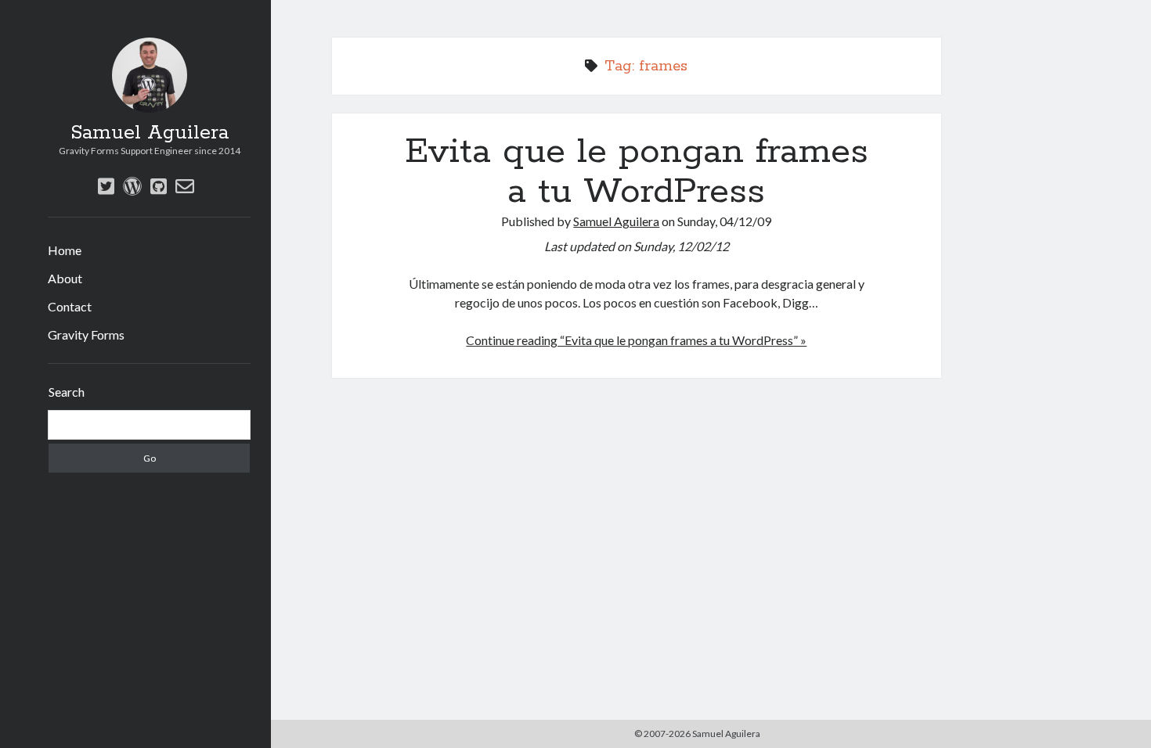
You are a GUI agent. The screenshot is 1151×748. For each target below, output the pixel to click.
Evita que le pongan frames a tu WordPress (636, 171)
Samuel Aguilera (149, 133)
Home (64, 250)
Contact (70, 306)
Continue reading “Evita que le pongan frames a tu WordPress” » (636, 340)
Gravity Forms (86, 334)
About (65, 278)
